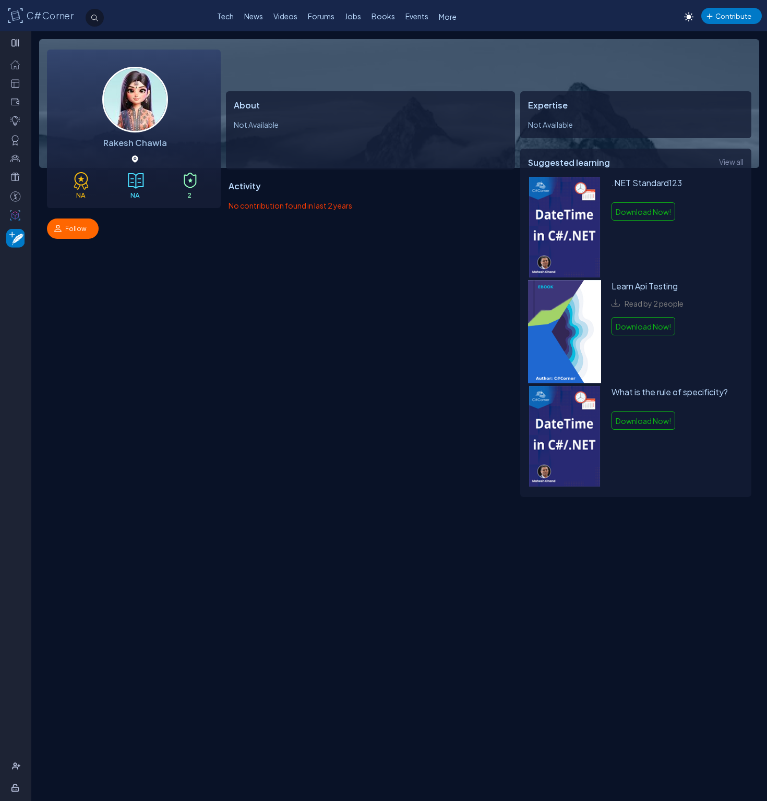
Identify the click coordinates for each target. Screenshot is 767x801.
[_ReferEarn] (17, 177)
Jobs (353, 16)
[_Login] (17, 787)
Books (383, 16)
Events (416, 16)
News (253, 16)
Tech (225, 16)
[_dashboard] (17, 83)
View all (731, 161)
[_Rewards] (17, 196)
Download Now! (643, 211)
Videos (285, 16)
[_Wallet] (17, 102)
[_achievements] (17, 140)
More (448, 16)
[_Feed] (17, 64)
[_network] (17, 158)
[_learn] (17, 121)
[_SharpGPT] (17, 215)
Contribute (733, 15)
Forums (321, 16)
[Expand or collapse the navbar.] (16, 43)
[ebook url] (564, 228)
